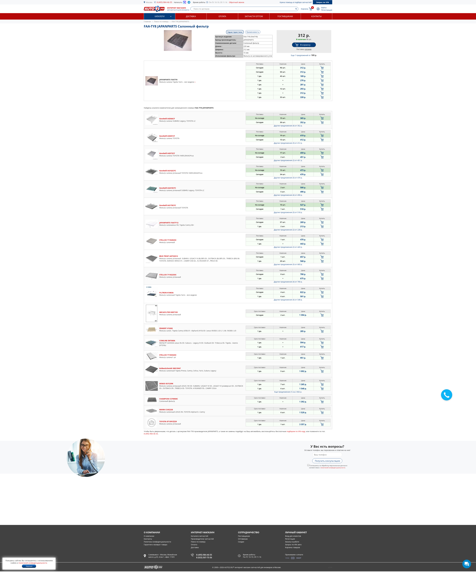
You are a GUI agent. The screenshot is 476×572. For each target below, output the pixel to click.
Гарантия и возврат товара (155, 544)
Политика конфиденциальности (157, 542)
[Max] (184, 3)
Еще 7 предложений (304, 55)
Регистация (290, 539)
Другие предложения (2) (288, 160)
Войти (324, 7)
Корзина (304, 9)
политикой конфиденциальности (333, 468)
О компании (149, 536)
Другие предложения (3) (288, 143)
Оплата (222, 16)
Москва (149, 2)
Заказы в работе (292, 542)
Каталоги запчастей (199, 536)
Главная (147, 21)
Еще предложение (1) (288, 392)
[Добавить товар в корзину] (322, 67)
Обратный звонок (236, 2)
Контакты (316, 16)
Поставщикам (285, 16)
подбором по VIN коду (296, 431)
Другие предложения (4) (288, 125)
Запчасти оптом (254, 16)
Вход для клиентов (293, 536)
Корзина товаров (292, 547)
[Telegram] (189, 3)
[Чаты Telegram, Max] (466, 564)
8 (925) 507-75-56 (204, 557)
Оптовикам (243, 539)
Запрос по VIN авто (293, 544)
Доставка (191, 16)
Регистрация (326, 10)
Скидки (241, 542)
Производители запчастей (202, 539)
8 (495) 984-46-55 (164, 2)
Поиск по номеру (198, 542)
